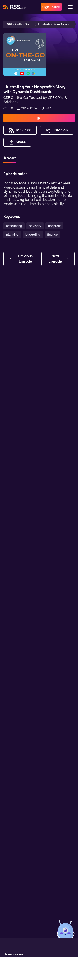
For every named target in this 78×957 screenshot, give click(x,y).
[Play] (39, 118)
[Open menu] (70, 7)
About (9, 158)
